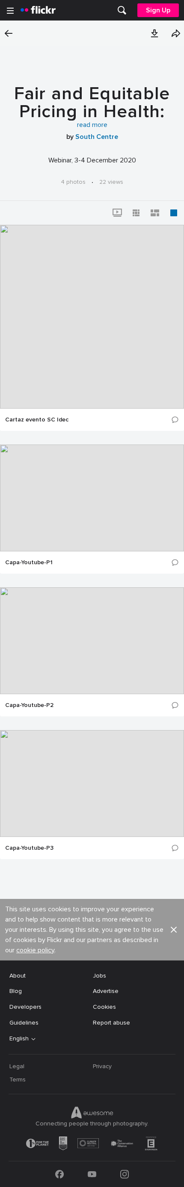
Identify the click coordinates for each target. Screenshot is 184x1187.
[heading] (38, 10)
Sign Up (158, 10)
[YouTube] (92, 1174)
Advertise (106, 991)
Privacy (102, 1066)
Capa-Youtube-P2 (29, 705)
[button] (154, 33)
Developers (25, 1006)
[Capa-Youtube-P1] (92, 498)
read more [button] (92, 125)
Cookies (104, 1006)
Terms (17, 1079)
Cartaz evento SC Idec (36, 419)
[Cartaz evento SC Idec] (92, 317)
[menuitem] (122, 10)
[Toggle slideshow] (117, 213)
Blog (15, 991)
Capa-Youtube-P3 (29, 848)
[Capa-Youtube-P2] (92, 640)
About (17, 975)
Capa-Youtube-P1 (29, 562)
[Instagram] (124, 1174)
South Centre (96, 137)
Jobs (99, 975)
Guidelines (24, 1022)
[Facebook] (59, 1174)
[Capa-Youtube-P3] (92, 783)
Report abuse (111, 1022)
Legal (16, 1066)
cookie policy (35, 950)
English (19, 1038)
